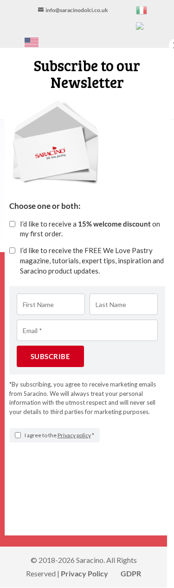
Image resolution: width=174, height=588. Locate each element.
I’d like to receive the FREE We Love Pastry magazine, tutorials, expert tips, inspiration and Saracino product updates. (92, 260)
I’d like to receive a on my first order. (90, 229)
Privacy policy (74, 435)
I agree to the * (59, 435)
